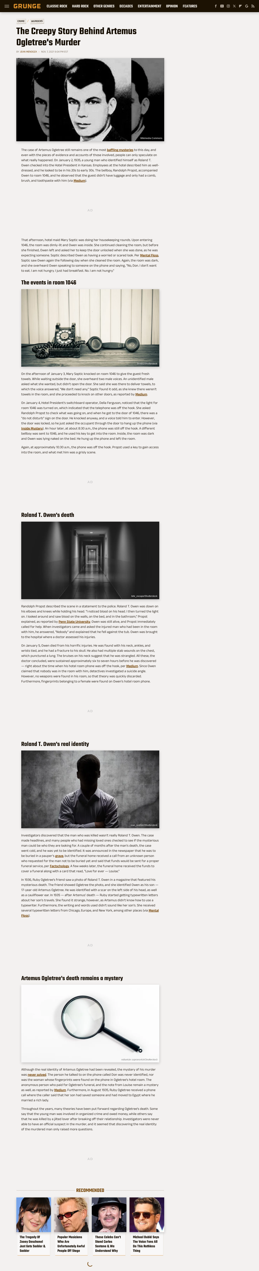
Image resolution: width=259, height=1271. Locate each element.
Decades (126, 6)
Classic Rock (57, 6)
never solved (37, 1074)
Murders (37, 21)
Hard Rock (80, 6)
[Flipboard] (240, 6)
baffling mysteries (120, 150)
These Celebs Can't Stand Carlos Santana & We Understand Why (108, 1244)
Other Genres (104, 6)
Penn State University (74, 621)
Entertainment (149, 6)
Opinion (172, 6)
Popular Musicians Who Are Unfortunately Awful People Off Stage (71, 1244)
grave (59, 856)
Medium (79, 180)
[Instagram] (228, 6)
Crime (21, 21)
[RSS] (252, 6)
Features (190, 6)
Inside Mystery (32, 428)
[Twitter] (234, 6)
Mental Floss (149, 255)
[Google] (246, 6)
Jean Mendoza (28, 51)
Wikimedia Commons (151, 138)
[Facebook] (215, 6)
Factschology (59, 866)
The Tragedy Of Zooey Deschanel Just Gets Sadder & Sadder (32, 1244)
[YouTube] (222, 6)
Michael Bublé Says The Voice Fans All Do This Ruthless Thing (146, 1244)
